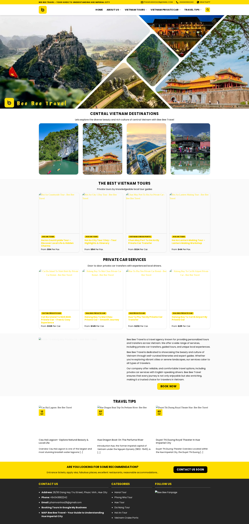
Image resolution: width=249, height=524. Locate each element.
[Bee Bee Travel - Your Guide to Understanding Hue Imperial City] (53, 9)
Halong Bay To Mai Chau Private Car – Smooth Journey (102, 318)
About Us (113, 9)
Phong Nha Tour (123, 497)
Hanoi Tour (120, 492)
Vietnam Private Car (165, 9)
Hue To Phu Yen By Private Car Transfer (145, 318)
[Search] (207, 10)
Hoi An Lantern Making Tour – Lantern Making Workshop (188, 241)
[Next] (204, 215)
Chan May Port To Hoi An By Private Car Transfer (143, 241)
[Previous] (44, 215)
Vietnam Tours (135, 9)
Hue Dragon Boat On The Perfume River (120, 439)
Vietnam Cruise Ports (126, 517)
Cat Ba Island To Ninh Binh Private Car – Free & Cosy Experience (56, 320)
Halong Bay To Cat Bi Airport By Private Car (189, 318)
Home (99, 9)
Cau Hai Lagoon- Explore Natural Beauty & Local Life (63, 441)
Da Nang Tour (122, 507)
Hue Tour (119, 502)
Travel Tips (192, 9)
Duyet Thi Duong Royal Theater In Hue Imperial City (178, 441)
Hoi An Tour (120, 512)
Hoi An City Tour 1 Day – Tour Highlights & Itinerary (101, 241)
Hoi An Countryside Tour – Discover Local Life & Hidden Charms (57, 243)
